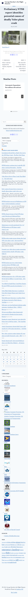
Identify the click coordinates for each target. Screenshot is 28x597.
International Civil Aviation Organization (15, 482)
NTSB (5, 513)
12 (10, 359)
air (6, 542)
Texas (3, 562)
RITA (5, 521)
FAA (5, 450)
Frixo (5, 466)
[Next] (22, 96)
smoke (20, 560)
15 (21, 359)
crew (9, 547)
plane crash (7, 560)
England (3, 553)
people (23, 557)
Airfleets (6, 393)
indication (4, 555)
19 (10, 361)
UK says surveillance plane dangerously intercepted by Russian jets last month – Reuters (12, 314)
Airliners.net (7, 401)
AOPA (5, 409)
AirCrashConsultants (10, 385)
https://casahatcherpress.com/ (14, 130)
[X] (15, 55)
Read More (5, 47)
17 (3, 361)
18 (7, 361)
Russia (14, 560)
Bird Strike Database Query (11, 434)
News (14, 6)
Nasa (5, 497)
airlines (13, 542)
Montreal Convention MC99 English (14, 491)
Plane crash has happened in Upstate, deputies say (7, 64)
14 (17, 359)
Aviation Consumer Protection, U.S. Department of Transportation (13, 417)
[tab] (12, 111)
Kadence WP (20, 589)
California (19, 544)
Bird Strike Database (9, 426)
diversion (13, 547)
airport (18, 542)
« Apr (3, 370)
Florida (11, 553)
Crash (6, 547)
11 (7, 359)
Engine (21, 550)
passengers (18, 557)
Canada (23, 544)
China (3, 547)
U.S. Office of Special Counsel (12, 529)
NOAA (6, 505)
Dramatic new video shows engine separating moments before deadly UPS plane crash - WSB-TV (14, 252)
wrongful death (11, 562)
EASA (5, 442)
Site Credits (14, 592)
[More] (17, 55)
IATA (5, 474)
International (13, 555)
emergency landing (10, 550)
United (5, 562)
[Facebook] (13, 55)
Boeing (12, 544)
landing (4, 557)
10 (3, 359)
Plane (3, 560)
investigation (19, 555)
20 (14, 361)
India (24, 553)
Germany (21, 553)
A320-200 (3, 542)
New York (13, 557)
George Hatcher (15, 553)
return (11, 560)
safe (17, 560)
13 (14, 359)
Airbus (9, 542)
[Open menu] (25, 3)
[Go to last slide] (6, 96)
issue (23, 555)
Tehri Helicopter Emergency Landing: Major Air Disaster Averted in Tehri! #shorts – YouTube (13, 300)
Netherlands (9, 557)
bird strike (8, 544)
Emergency (20, 547)
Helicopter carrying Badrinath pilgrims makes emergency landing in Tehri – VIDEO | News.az (14, 307)
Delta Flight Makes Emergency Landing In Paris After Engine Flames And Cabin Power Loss (13, 293)
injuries (8, 555)
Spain (23, 560)
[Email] (11, 55)
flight (8, 553)
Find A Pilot (7, 458)
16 (24, 359)
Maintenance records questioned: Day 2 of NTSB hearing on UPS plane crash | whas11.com (13, 227)
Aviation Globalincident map (11, 536)
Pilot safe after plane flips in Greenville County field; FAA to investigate (21, 65)
